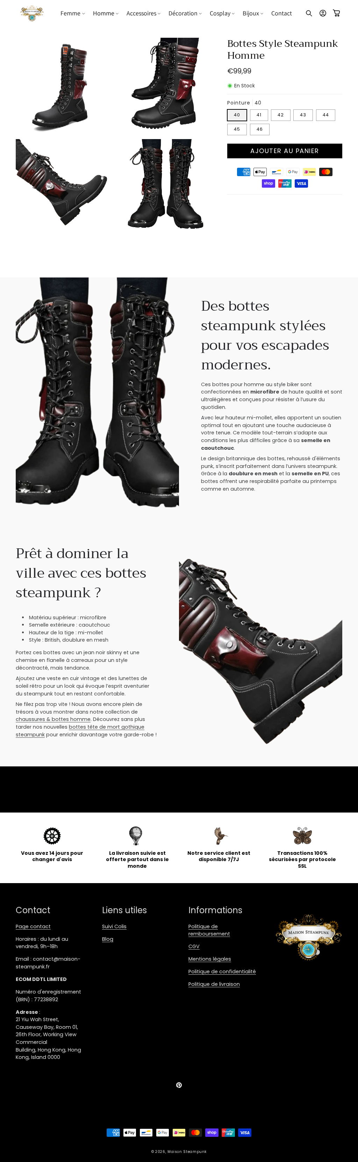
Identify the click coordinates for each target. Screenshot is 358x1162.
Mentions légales (209, 958)
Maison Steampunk (187, 1151)
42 (281, 115)
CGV (194, 946)
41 (259, 115)
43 (303, 115)
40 (237, 115)
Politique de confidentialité (222, 971)
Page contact (33, 926)
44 (326, 115)
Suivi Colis (114, 926)
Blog (107, 939)
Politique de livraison (214, 984)
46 (260, 129)
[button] (73, 13)
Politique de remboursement (209, 930)
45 (237, 129)
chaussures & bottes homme (53, 719)
